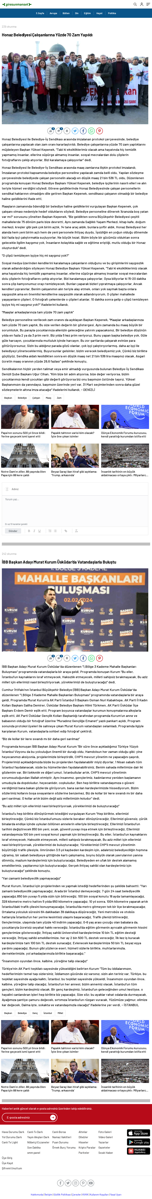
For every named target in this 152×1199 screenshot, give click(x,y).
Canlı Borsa (59, 1132)
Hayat (99, 13)
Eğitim (87, 13)
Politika (112, 13)
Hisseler (83, 1142)
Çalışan (36, 397)
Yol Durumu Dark (12, 1137)
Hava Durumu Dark (13, 1132)
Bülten (66, 13)
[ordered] (50, 531)
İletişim (48, 1194)
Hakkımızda (37, 1194)
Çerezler (76, 1194)
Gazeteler (104, 1147)
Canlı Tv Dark (35, 1132)
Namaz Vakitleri (61, 1137)
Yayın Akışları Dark (38, 1137)
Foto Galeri (104, 1132)
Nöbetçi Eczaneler (38, 1142)
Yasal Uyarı (115, 1194)
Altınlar (83, 1132)
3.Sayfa (40, 13)
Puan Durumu (60, 1142)
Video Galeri (105, 1137)
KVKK (85, 1194)
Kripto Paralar (87, 1147)
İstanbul (48, 1013)
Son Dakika (34, 1147)
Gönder (13, 531)
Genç (35, 1013)
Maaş (48, 397)
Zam (59, 397)
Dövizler (83, 1137)
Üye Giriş (7, 1158)
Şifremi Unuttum (12, 1168)
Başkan (8, 397)
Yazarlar (103, 1142)
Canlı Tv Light (10, 1142)
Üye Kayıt (7, 1163)
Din (76, 13)
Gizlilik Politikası (62, 1194)
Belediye (22, 397)
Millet (60, 1013)
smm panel (33, 1152)
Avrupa (53, 13)
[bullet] (55, 531)
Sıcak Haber (105, 1152)
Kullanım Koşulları (99, 1194)
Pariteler (84, 1152)
